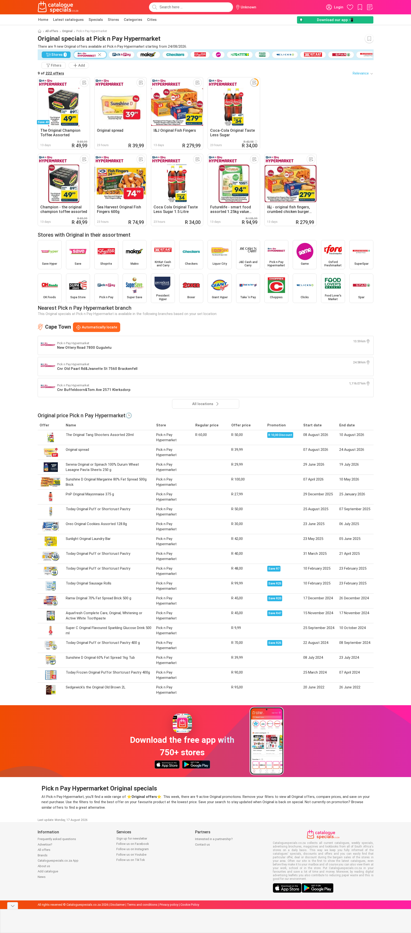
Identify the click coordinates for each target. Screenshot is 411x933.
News (42, 877)
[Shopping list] (370, 7)
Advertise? (45, 844)
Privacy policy (169, 904)
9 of (51, 73)
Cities (152, 19)
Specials (96, 19)
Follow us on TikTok (130, 860)
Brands (43, 855)
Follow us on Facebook (132, 844)
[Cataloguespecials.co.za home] (58, 7)
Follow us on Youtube (131, 854)
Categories (133, 19)
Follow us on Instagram (132, 849)
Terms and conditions (142, 904)
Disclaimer (117, 904)
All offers (51, 31)
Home (43, 19)
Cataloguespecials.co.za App (58, 860)
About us (44, 866)
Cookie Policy (189, 904)
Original (67, 31)
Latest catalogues (68, 19)
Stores (113, 19)
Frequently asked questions (57, 839)
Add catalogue (48, 871)
